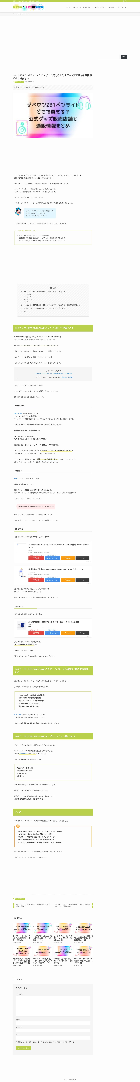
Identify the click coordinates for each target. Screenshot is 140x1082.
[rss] (123, 1)
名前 (18, 1020)
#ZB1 (44, 373)
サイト (18, 1034)
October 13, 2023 (67, 377)
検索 (123, 57)
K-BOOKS (17, 714)
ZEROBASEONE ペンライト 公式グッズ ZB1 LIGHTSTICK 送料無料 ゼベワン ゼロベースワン (58, 546)
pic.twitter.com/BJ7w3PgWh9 (62, 373)
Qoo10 (29, 297)
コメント (19, 994)
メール (19, 1027)
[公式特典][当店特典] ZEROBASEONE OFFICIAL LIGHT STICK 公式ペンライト (55, 569)
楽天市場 (29, 299)
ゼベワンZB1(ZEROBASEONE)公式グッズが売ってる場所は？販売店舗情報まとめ (52, 305)
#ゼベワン (38, 373)
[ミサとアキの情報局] (29, 7)
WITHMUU (30, 294)
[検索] (126, 1)
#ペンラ (49, 373)
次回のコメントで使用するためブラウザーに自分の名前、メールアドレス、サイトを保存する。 (46, 1042)
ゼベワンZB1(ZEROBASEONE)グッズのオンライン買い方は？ (45, 308)
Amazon (29, 302)
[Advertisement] (70, 35)
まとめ (26, 311)
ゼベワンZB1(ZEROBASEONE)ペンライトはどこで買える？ (44, 291)
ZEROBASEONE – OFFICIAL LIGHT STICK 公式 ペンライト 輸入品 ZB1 (53, 622)
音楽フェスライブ (19, 81)
